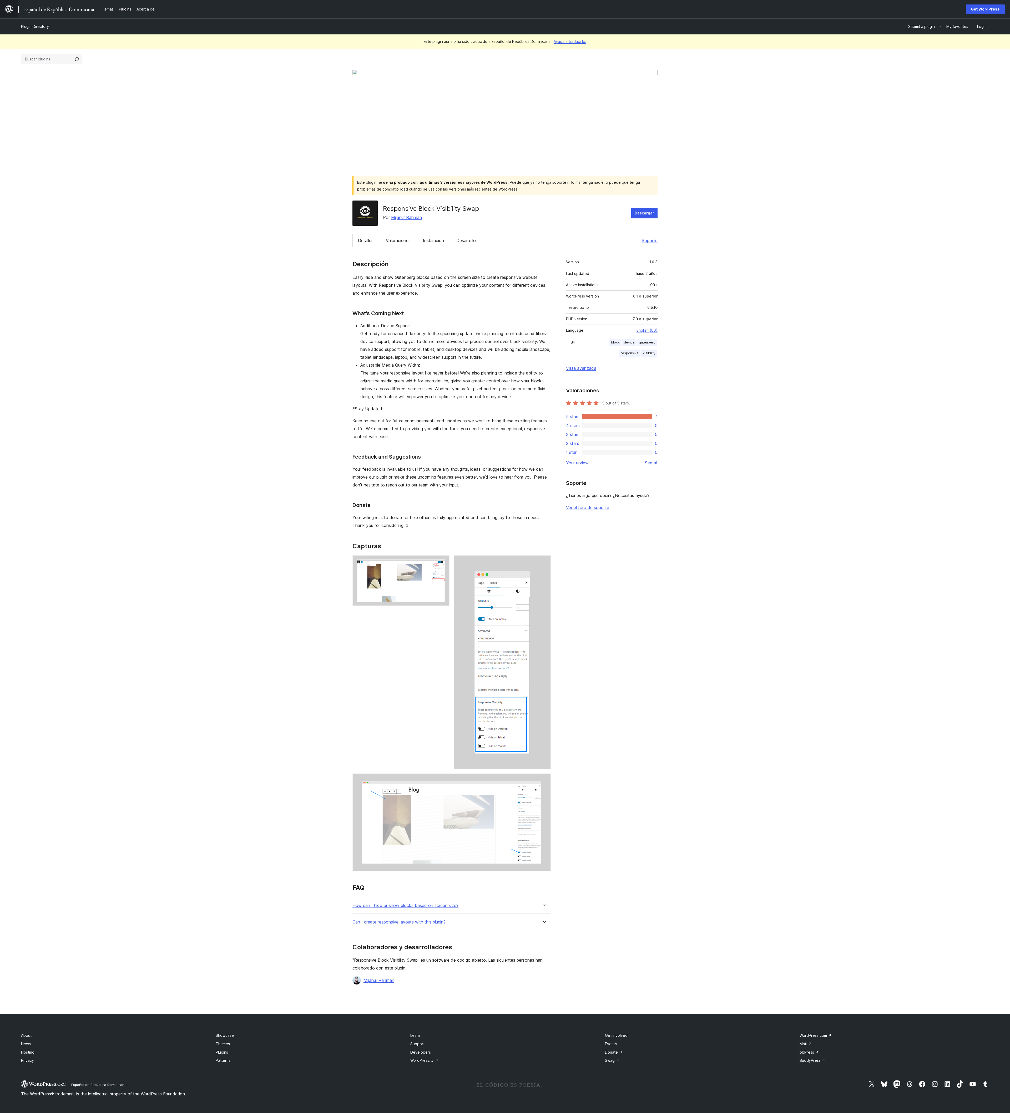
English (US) (647, 330)
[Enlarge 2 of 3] (543, 562)
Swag (612, 1060)
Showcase (225, 1035)
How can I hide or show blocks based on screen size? (405, 905)
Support (417, 1044)
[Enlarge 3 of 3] (543, 780)
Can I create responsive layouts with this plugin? (399, 922)
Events (611, 1044)
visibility (649, 353)
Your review (577, 462)
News (26, 1044)
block (615, 342)
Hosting (27, 1052)
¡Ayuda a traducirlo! (569, 41)
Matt (806, 1044)
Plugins (222, 1052)
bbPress (809, 1052)
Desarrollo (466, 240)
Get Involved (616, 1035)
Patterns (223, 1060)
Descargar (644, 213)
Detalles (365, 240)
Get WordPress (985, 9)
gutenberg (647, 342)
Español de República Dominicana (99, 1085)
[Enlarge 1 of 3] (442, 562)
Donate (613, 1052)
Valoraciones (398, 240)
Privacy (27, 1060)
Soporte (650, 240)
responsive (630, 353)
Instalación (433, 240)
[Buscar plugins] (77, 59)
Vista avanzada (581, 368)
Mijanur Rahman (406, 217)
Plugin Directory (35, 26)
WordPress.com (815, 1035)
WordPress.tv (424, 1060)
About (26, 1035)
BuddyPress (812, 1060)
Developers (420, 1052)
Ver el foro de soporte (587, 507)
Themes (223, 1044)
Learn (415, 1035)
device (629, 342)
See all (651, 462)
